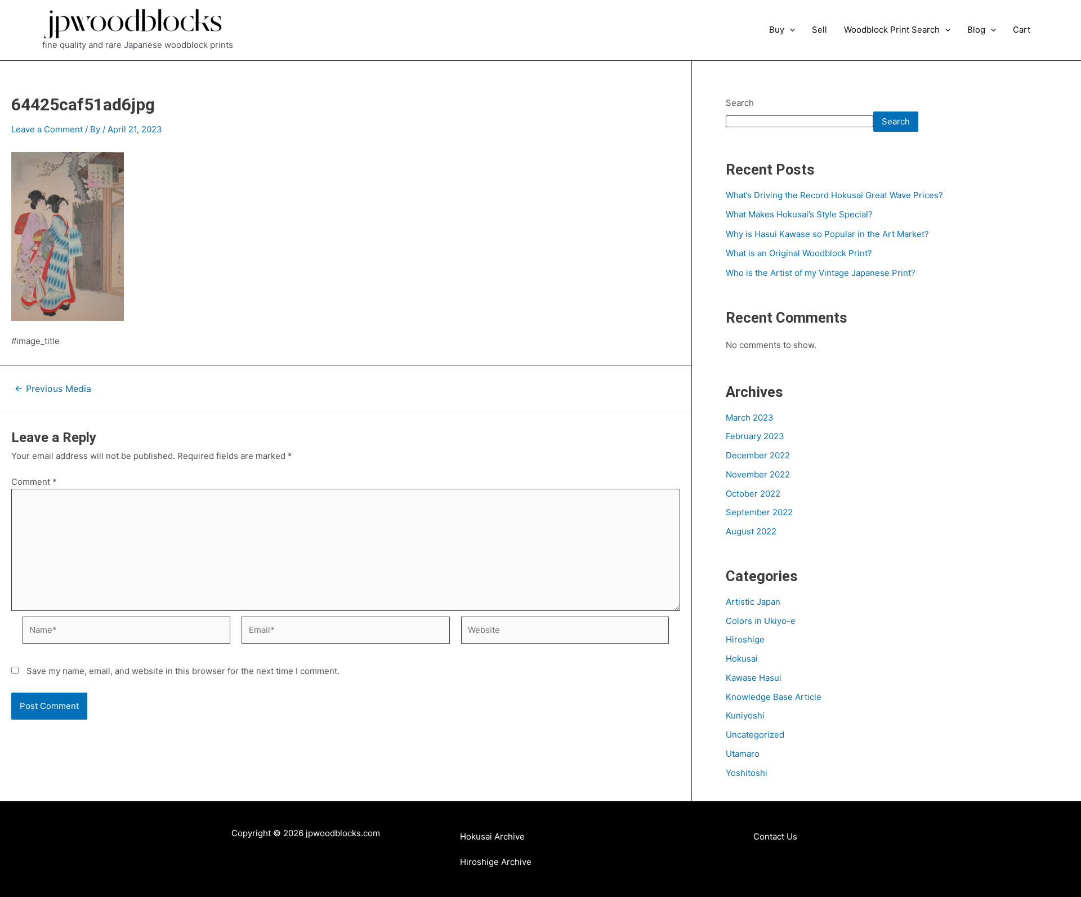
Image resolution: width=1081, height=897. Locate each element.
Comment (34, 481)
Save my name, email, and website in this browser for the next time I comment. (183, 671)
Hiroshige (745, 639)
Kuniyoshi (745, 715)
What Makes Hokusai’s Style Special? (799, 214)
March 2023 (750, 417)
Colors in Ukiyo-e (761, 620)
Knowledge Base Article (773, 696)
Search (740, 102)
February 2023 (755, 436)
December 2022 (758, 455)
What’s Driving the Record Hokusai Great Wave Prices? (834, 195)
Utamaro (743, 753)
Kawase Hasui (753, 677)
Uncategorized (755, 734)
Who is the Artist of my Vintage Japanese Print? (820, 272)
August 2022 (751, 531)
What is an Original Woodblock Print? (799, 253)
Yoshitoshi (746, 772)
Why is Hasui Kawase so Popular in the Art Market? (827, 234)
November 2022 (758, 474)
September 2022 (759, 512)
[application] (789, 29)
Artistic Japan (753, 601)
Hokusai (742, 658)
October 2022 (753, 493)
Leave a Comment (47, 129)
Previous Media (53, 389)
